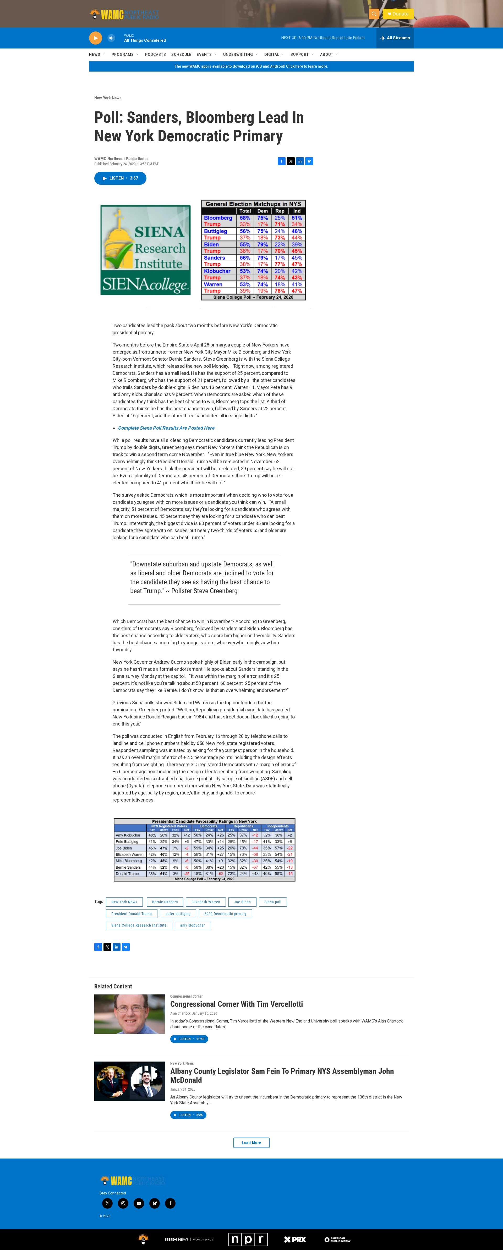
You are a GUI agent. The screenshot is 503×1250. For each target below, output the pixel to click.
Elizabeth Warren (206, 902)
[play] (95, 38)
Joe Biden (242, 902)
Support (300, 54)
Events (204, 54)
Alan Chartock (180, 1013)
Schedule (181, 54)
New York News (108, 97)
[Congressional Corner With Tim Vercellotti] (129, 1014)
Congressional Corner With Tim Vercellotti (236, 1004)
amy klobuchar (192, 925)
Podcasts (155, 54)
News (94, 54)
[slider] (120, 38)
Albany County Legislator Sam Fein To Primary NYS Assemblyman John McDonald (282, 1076)
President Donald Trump (131, 914)
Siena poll (273, 902)
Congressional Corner (186, 996)
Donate (400, 14)
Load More (251, 1142)
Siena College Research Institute (139, 925)
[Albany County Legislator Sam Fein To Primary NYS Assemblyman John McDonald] (129, 1081)
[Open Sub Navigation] (104, 54)
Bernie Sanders (165, 902)
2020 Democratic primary (225, 914)
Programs (123, 54)
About (326, 54)
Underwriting (238, 54)
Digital (271, 54)
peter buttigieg (178, 914)
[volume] (111, 38)
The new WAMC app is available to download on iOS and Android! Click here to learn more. (251, 66)
